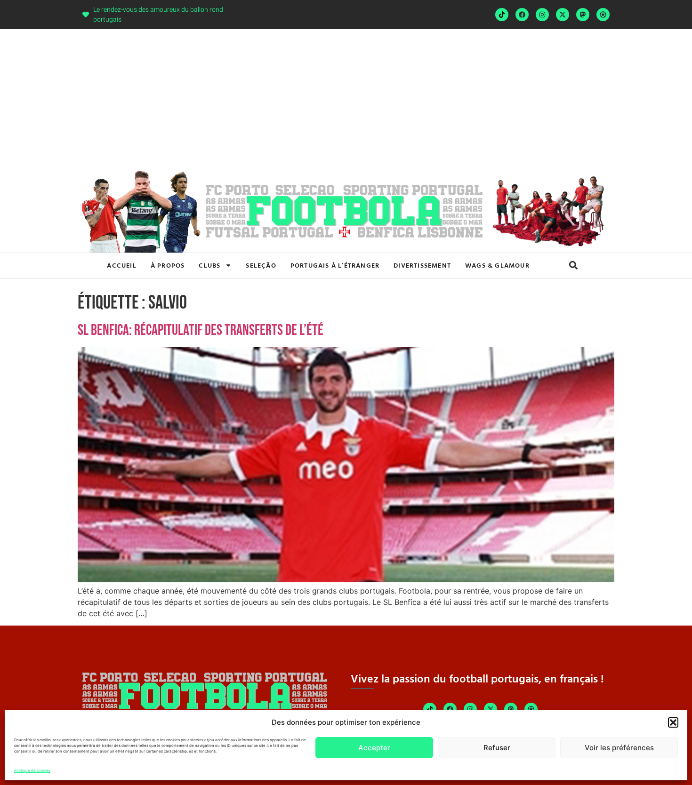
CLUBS (209, 265)
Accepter (374, 747)
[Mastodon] (582, 14)
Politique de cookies (32, 770)
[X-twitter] (562, 14)
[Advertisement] (346, 100)
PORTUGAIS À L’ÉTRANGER (334, 265)
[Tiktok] (501, 14)
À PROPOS (168, 265)
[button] (673, 722)
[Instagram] (542, 14)
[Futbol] (603, 14)
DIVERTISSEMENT (422, 265)
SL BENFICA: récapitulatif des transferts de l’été (200, 330)
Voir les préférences (619, 747)
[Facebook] (522, 14)
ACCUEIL (121, 265)
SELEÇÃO (261, 265)
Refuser (496, 747)
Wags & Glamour (497, 265)
